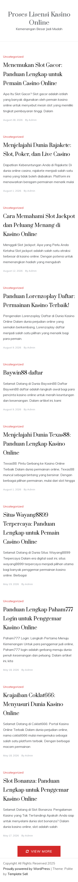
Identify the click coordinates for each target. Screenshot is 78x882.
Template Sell (17, 874)
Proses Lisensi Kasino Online (39, 18)
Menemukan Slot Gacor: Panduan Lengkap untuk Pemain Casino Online (32, 74)
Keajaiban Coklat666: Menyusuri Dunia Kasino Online (33, 704)
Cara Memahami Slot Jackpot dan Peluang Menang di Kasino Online (39, 225)
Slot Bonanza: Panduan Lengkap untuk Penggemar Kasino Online (36, 790)
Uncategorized (13, 57)
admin (33, 119)
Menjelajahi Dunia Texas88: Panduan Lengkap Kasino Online (37, 444)
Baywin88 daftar (23, 373)
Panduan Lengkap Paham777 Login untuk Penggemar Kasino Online (38, 618)
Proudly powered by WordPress (27, 869)
